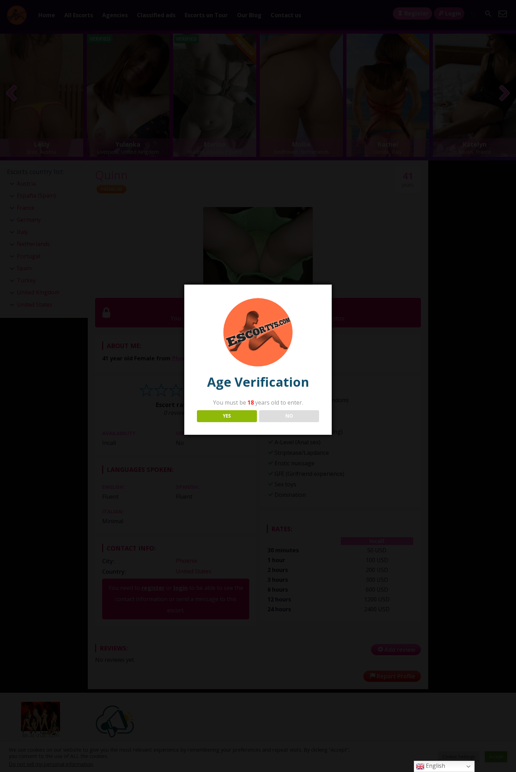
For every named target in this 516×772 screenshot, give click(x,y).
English (434, 766)
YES (227, 416)
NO (289, 416)
